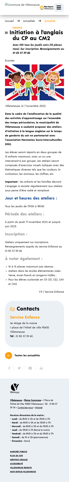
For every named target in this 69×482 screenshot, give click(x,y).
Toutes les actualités (27, 355)
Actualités (29, 21)
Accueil (9, 21)
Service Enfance (25, 317)
